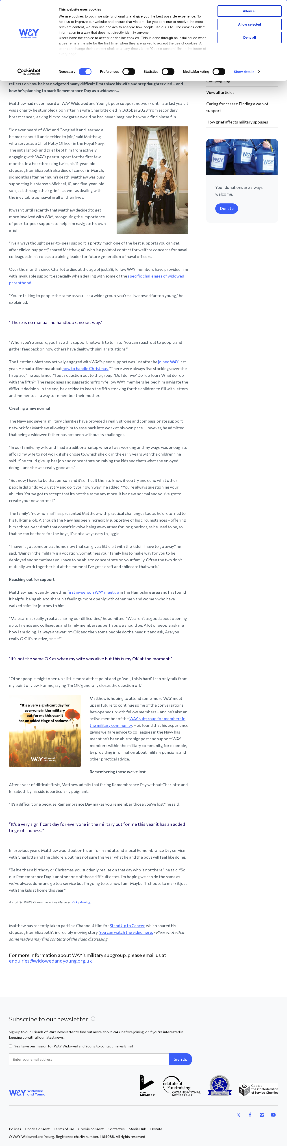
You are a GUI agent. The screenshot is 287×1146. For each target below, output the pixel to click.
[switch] (128, 71)
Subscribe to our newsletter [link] (48, 1019)
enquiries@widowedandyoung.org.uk (50, 961)
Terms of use (64, 1129)
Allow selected (249, 24)
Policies (15, 1129)
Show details (244, 72)
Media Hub (137, 1129)
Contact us (116, 1129)
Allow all (249, 11)
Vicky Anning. (81, 902)
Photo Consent (37, 1129)
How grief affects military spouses (237, 121)
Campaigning (218, 80)
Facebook (250, 1115)
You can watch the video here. (126, 932)
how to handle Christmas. (85, 368)
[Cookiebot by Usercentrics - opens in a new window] (29, 71)
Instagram (261, 1115)
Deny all (249, 37)
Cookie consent (91, 1129)
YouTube (273, 1115)
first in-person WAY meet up (93, 592)
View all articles (220, 92)
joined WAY (168, 361)
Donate (227, 208)
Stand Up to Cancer (127, 925)
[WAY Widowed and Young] (27, 1093)
